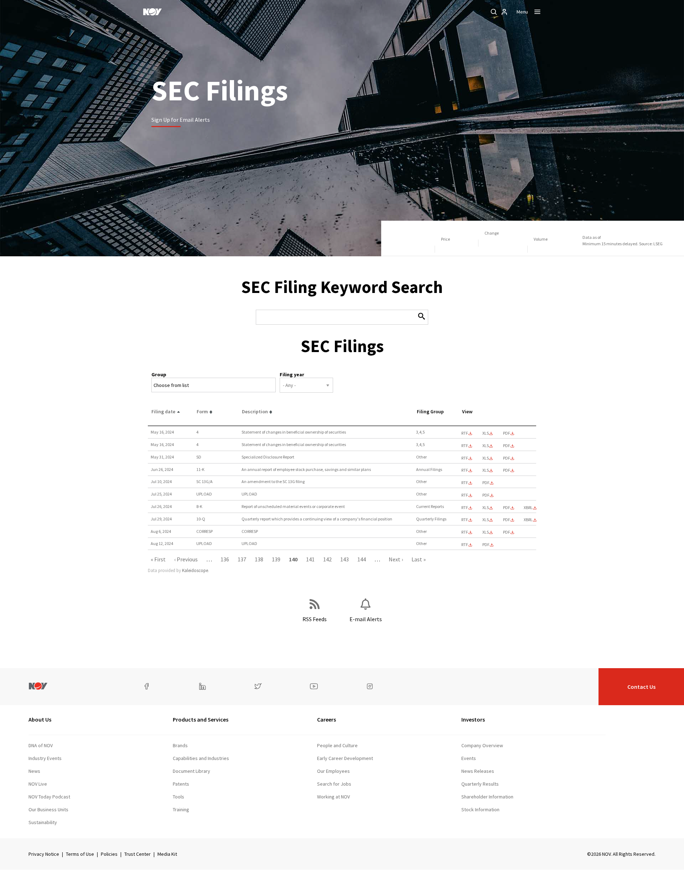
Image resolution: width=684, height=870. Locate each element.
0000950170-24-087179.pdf (506, 520)
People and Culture (337, 745)
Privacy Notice (43, 854)
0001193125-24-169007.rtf (464, 470)
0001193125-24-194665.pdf (506, 532)
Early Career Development (345, 758)
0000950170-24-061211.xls (485, 433)
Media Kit (167, 854)
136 (225, 559)
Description (255, 411)
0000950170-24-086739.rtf (464, 507)
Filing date (163, 411)
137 (242, 559)
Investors (473, 719)
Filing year (292, 374)
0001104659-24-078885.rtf (464, 483)
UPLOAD (204, 494)
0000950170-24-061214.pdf (506, 446)
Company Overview (482, 745)
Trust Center (137, 854)
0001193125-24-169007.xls (485, 470)
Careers (326, 719)
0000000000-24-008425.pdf (485, 495)
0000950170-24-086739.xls (485, 507)
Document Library (191, 771)
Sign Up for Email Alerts (180, 119)
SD (198, 457)
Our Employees (333, 771)
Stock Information (480, 809)
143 (344, 559)
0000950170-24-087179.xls (485, 520)
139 (276, 559)
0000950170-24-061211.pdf (506, 433)
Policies (109, 854)
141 (310, 559)
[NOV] (152, 11)
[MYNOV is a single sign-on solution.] (504, 11)
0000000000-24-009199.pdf (485, 545)
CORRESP (204, 531)
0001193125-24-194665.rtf (464, 532)
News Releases (477, 771)
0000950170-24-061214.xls (485, 446)
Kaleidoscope (195, 570)
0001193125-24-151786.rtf (464, 458)
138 (259, 559)
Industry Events (45, 758)
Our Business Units (48, 809)
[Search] (493, 11)
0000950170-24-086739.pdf (506, 507)
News (34, 771)
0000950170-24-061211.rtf (464, 433)
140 (293, 559)
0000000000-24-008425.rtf (464, 495)
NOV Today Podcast (49, 796)
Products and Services (200, 719)
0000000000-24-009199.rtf (464, 545)
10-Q (200, 519)
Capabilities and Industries (201, 758)
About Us (39, 719)
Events (468, 758)
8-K (199, 506)
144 (361, 559)
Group (158, 374)
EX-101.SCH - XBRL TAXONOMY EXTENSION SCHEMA (528, 507)
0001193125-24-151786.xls (485, 458)
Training (181, 809)
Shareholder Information (487, 796)
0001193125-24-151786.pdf (506, 458)
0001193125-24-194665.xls (485, 532)
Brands (180, 745)
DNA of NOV (40, 745)
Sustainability (42, 822)
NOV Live (37, 784)
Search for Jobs (334, 784)
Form (202, 411)
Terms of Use (80, 854)
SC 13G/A (204, 481)
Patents (181, 784)
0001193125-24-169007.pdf (506, 470)
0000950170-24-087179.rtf (464, 520)
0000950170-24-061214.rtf (464, 446)
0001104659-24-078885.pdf (485, 483)
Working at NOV (333, 796)
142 (327, 559)
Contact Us (641, 686)
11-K (200, 469)
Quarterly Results (480, 784)
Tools (178, 796)
